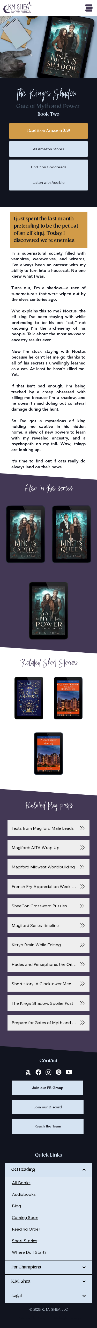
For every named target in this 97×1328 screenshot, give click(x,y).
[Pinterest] (58, 1072)
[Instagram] (48, 1072)
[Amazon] (28, 1072)
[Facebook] (38, 1072)
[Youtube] (69, 1072)
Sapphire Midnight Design (59, 1318)
